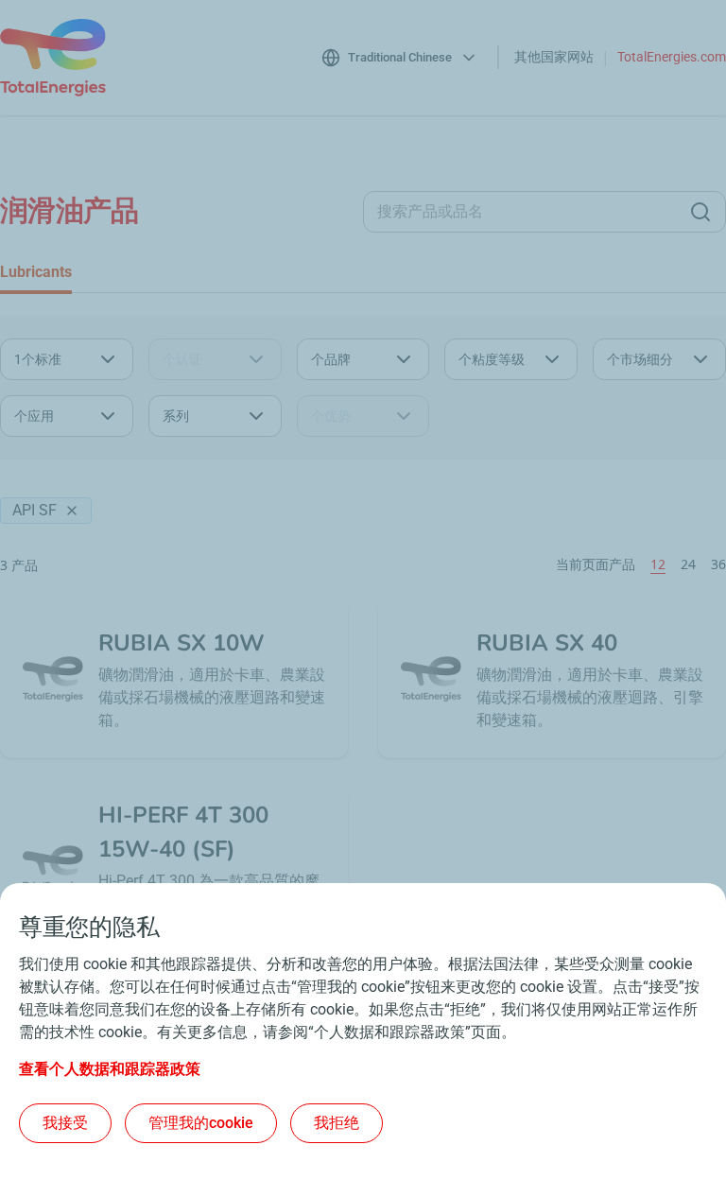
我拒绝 (336, 1123)
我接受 (65, 1123)
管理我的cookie (200, 1123)
